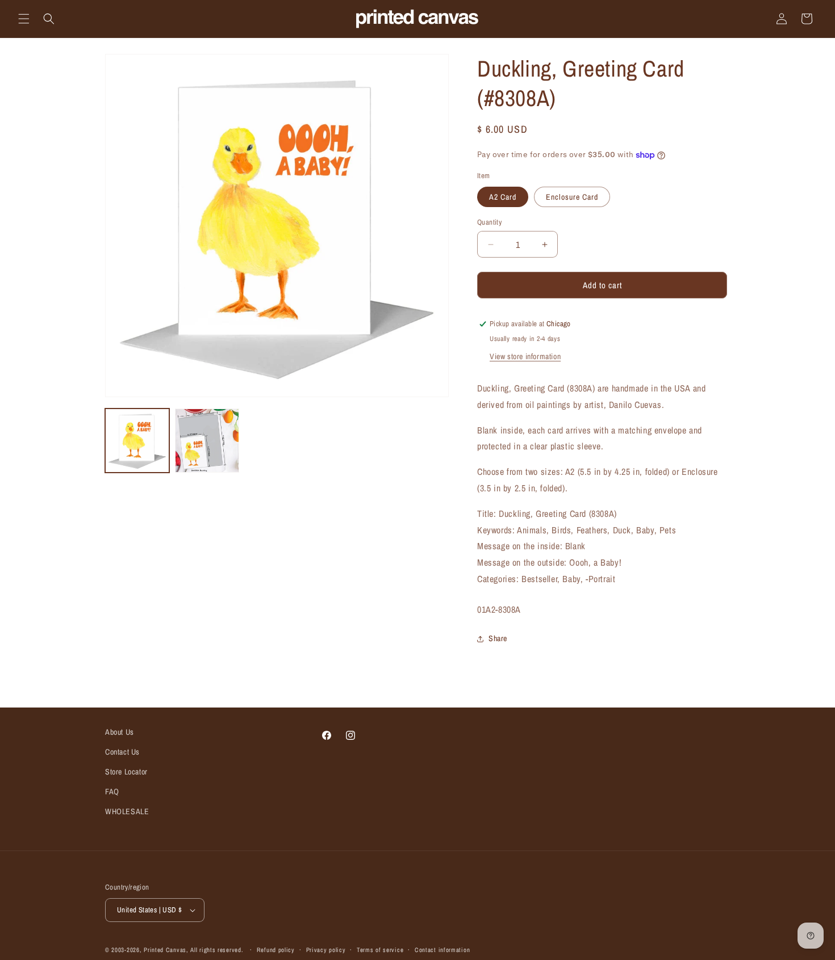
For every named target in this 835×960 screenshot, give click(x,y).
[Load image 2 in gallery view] (207, 441)
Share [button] (498, 638)
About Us (119, 732)
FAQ (112, 791)
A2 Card (502, 197)
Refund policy (276, 950)
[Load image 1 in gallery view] (137, 441)
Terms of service (380, 950)
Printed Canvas (165, 950)
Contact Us (122, 752)
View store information (525, 356)
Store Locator (126, 772)
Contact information (442, 950)
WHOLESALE (127, 811)
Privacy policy (326, 950)
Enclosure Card (572, 197)
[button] (23, 18)
